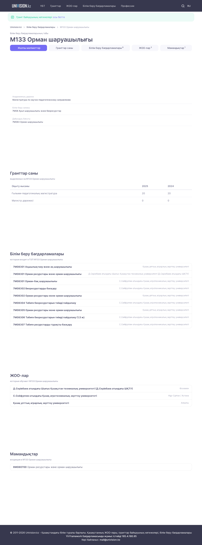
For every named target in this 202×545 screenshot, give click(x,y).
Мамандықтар (176, 47)
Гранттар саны (64, 47)
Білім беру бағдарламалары (99, 5)
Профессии (127, 5)
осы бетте (59, 17)
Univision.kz (16, 27)
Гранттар (55, 5)
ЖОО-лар (71, 5)
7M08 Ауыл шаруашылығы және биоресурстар (36, 111)
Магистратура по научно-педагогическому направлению (41, 100)
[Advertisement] (99, 72)
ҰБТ (42, 5)
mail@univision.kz (110, 539)
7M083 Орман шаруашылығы (27, 122)
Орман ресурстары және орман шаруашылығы (48, 467)
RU (189, 5)
